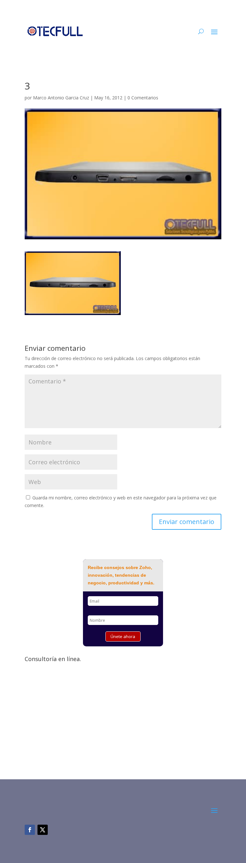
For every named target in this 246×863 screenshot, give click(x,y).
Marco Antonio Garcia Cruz (61, 98)
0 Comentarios (142, 98)
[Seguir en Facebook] (30, 830)
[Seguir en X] (42, 830)
